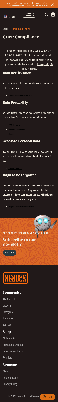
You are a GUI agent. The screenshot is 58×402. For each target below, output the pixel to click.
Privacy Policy (10, 384)
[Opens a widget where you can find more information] (47, 397)
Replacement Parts (13, 351)
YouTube (7, 324)
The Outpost (9, 299)
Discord (7, 305)
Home (5, 29)
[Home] (29, 15)
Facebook (8, 318)
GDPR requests (14, 125)
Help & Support (10, 377)
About (6, 371)
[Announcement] (29, 4)
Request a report (15, 168)
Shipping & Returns (13, 344)
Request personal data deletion (21, 207)
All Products (9, 338)
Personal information (16, 130)
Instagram (8, 312)
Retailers (7, 357)
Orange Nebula (24, 396)
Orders (11, 134)
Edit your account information (20, 96)
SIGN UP (9, 252)
